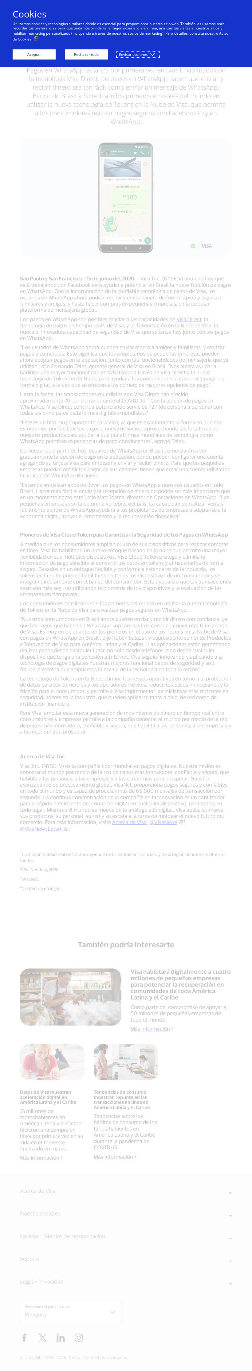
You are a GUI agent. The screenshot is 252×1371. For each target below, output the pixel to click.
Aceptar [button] (34, 54)
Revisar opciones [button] (133, 54)
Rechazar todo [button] (86, 54)
